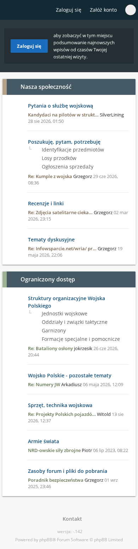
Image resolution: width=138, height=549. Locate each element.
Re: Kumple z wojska (50, 176)
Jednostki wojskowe (63, 313)
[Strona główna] (9, 10)
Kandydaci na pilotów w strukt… (63, 114)
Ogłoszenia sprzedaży (66, 166)
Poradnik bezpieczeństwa (56, 480)
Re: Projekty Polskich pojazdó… (62, 414)
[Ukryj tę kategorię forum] (127, 87)
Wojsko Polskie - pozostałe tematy (69, 375)
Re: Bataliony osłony (50, 348)
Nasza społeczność (46, 87)
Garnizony (53, 330)
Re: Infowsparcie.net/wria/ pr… (62, 248)
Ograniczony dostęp (48, 279)
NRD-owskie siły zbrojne (54, 450)
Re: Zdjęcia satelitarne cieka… (60, 212)
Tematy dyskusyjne (51, 239)
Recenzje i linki (46, 203)
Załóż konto (103, 9)
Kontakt (71, 518)
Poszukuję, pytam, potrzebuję (64, 141)
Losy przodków (58, 158)
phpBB (45, 540)
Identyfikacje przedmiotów (72, 149)
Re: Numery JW (44, 384)
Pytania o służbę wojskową (60, 105)
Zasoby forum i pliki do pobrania (67, 471)
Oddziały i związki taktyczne (74, 322)
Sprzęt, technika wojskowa (60, 405)
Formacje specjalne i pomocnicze (80, 339)
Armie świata (43, 441)
